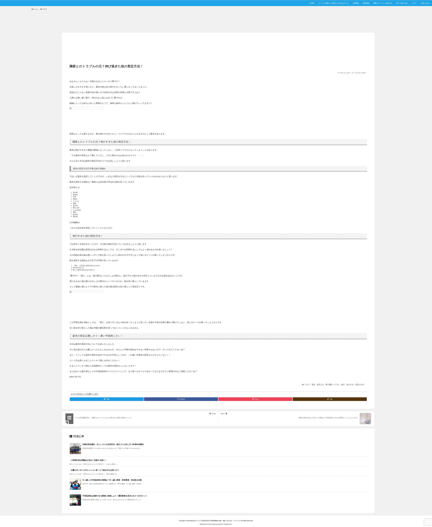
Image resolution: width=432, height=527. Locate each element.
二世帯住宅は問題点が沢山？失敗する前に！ (89, 460)
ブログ (45, 9)
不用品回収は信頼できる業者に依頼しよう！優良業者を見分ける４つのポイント (114, 496)
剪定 (313, 384)
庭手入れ (320, 384)
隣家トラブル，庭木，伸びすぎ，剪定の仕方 (346, 384)
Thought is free (228, 524)
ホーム (35, 9)
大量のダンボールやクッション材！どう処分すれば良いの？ (95, 470)
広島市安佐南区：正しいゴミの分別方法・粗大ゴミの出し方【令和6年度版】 (113, 444)
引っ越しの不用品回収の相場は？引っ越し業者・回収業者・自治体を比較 (112, 480)
